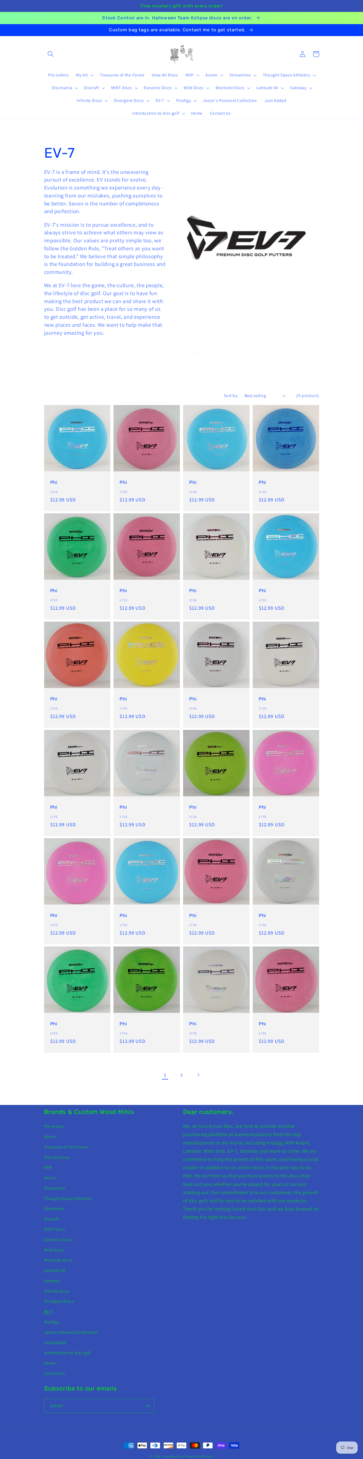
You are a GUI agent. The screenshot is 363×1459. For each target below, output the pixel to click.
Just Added (55, 1342)
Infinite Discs (57, 1291)
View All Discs (57, 1157)
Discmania (54, 1208)
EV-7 (48, 1311)
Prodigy (51, 1322)
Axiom (50, 1178)
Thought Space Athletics (68, 1198)
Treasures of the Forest (66, 1147)
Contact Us (54, 1373)
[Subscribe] (147, 1406)
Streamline (54, 1188)
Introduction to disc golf (67, 1352)
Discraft (51, 1219)
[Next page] (198, 1075)
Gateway (52, 1281)
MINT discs (54, 1229)
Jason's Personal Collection (71, 1332)
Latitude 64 (55, 1270)
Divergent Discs (59, 1301)
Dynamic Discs (58, 1239)
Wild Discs (54, 1250)
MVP (48, 1167)
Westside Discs (58, 1260)
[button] (51, 54)
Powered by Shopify (199, 1456)
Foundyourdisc (173, 1456)
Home (50, 1363)
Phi (53, 482)
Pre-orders (54, 1126)
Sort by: (231, 395)
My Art (50, 1136)
